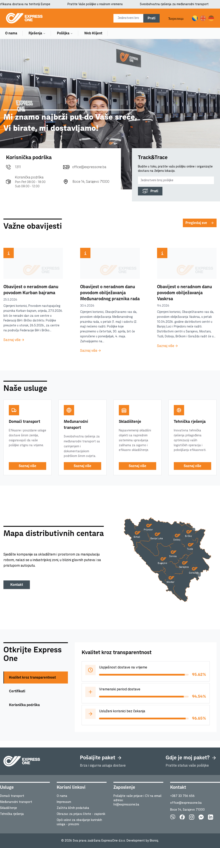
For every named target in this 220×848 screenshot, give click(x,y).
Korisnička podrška (24, 705)
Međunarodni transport (16, 802)
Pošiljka (63, 33)
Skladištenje (8, 808)
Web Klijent (93, 33)
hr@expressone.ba (126, 804)
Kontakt (16, 584)
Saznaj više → (13, 340)
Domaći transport (12, 796)
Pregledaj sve (196, 223)
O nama (11, 33)
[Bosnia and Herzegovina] (181, 548)
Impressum (64, 802)
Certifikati (17, 691)
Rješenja (35, 33)
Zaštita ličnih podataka (73, 808)
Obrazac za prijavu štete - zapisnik (81, 814)
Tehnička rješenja (12, 814)
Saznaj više (27, 466)
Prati (151, 18)
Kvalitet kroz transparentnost (32, 677)
